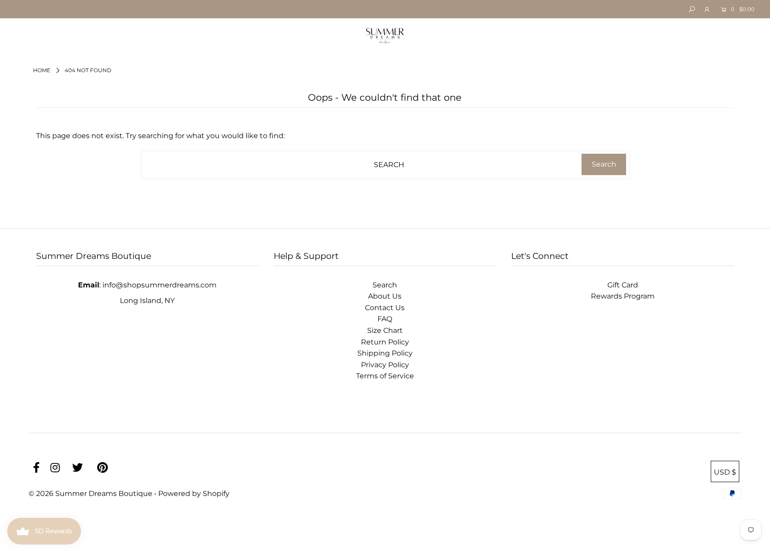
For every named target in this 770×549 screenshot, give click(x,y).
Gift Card (622, 285)
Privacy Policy (385, 365)
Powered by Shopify (193, 493)
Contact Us (385, 307)
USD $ (725, 472)
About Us (384, 296)
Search (385, 285)
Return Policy (385, 342)
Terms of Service (385, 376)
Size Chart (385, 330)
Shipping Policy (385, 353)
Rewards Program (623, 296)
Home (41, 70)
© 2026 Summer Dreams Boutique (91, 493)
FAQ (384, 319)
